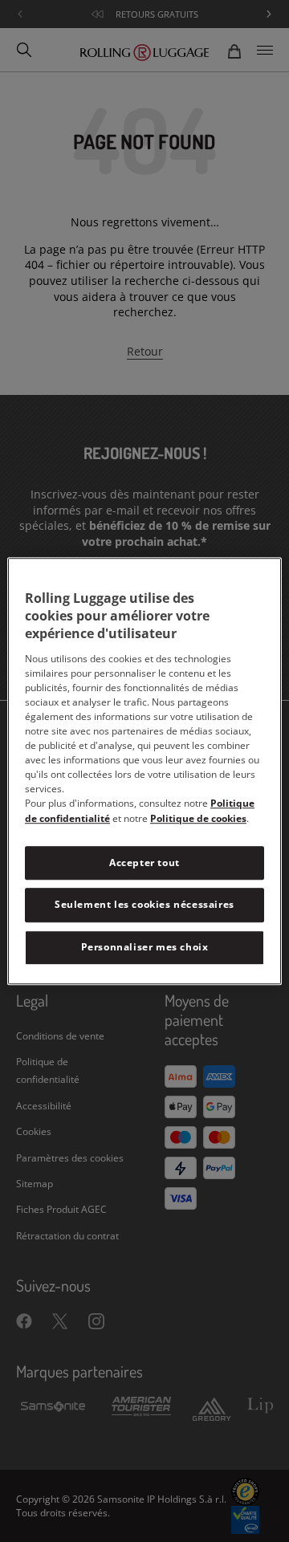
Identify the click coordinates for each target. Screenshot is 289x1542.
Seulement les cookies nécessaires (144, 905)
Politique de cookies (198, 818)
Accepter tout (144, 862)
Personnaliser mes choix (145, 947)
